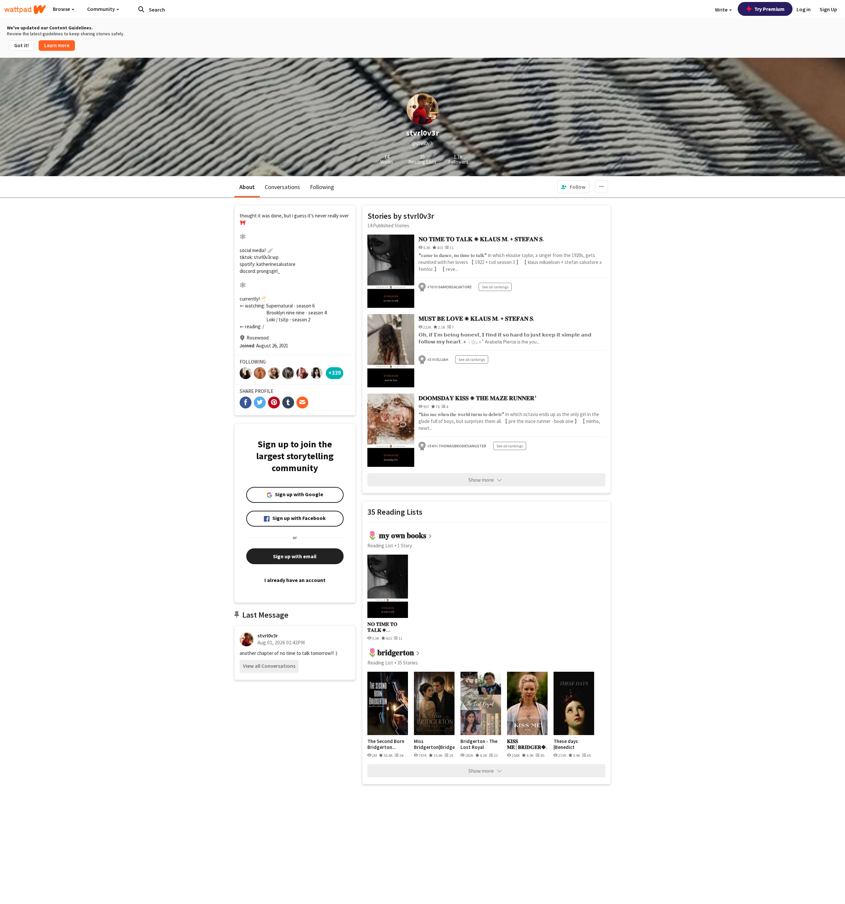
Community (101, 9)
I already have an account (294, 580)
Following (322, 187)
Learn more (56, 45)
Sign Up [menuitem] (828, 9)
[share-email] (302, 402)
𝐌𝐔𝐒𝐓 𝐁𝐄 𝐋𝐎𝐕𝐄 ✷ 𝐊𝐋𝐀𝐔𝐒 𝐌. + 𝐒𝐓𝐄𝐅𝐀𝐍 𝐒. (476, 318)
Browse (62, 9)
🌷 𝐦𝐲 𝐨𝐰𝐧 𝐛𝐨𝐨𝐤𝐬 (396, 535)
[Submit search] (141, 9)
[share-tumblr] (288, 402)
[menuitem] (573, 186)
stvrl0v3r (267, 635)
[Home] (25, 9)
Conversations (282, 187)
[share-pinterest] (274, 402)
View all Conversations (269, 665)
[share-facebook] (246, 402)
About (247, 187)
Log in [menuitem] (803, 9)
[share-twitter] (260, 402)
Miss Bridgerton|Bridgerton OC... (434, 744)
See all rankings (495, 286)
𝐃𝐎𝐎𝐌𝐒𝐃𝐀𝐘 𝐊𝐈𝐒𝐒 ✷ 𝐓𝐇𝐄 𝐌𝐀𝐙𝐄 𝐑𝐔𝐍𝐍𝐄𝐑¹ (478, 398)
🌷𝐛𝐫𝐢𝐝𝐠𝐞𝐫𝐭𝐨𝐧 (390, 652)
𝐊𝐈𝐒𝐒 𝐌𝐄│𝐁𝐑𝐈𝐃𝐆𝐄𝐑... (527, 744)
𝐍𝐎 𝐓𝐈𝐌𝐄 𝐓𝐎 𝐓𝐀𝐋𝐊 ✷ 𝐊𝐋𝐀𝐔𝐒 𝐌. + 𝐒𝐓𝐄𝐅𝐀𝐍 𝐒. (481, 239)
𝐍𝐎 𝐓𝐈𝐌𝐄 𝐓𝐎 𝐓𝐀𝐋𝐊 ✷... (382, 627)
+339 (334, 372)
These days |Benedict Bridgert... (566, 744)
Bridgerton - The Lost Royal (478, 744)
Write (721, 9)
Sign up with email (295, 556)
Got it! (21, 45)
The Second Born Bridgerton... (385, 744)
